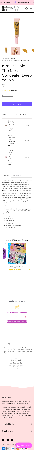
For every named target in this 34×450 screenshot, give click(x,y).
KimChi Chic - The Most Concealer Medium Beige (11, 140)
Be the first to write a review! (17, 322)
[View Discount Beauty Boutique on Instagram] (3, 439)
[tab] (6, 175)
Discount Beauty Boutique (12, 444)
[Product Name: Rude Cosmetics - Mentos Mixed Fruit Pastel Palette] (17, 258)
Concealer (10, 58)
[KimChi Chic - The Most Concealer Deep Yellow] (6, 51)
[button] (22, 8)
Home (4, 58)
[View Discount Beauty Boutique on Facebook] (12, 439)
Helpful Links (8, 424)
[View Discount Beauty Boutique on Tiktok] (7, 439)
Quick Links (7, 431)
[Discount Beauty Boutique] (11, 8)
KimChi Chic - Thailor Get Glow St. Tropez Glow (10, 157)
